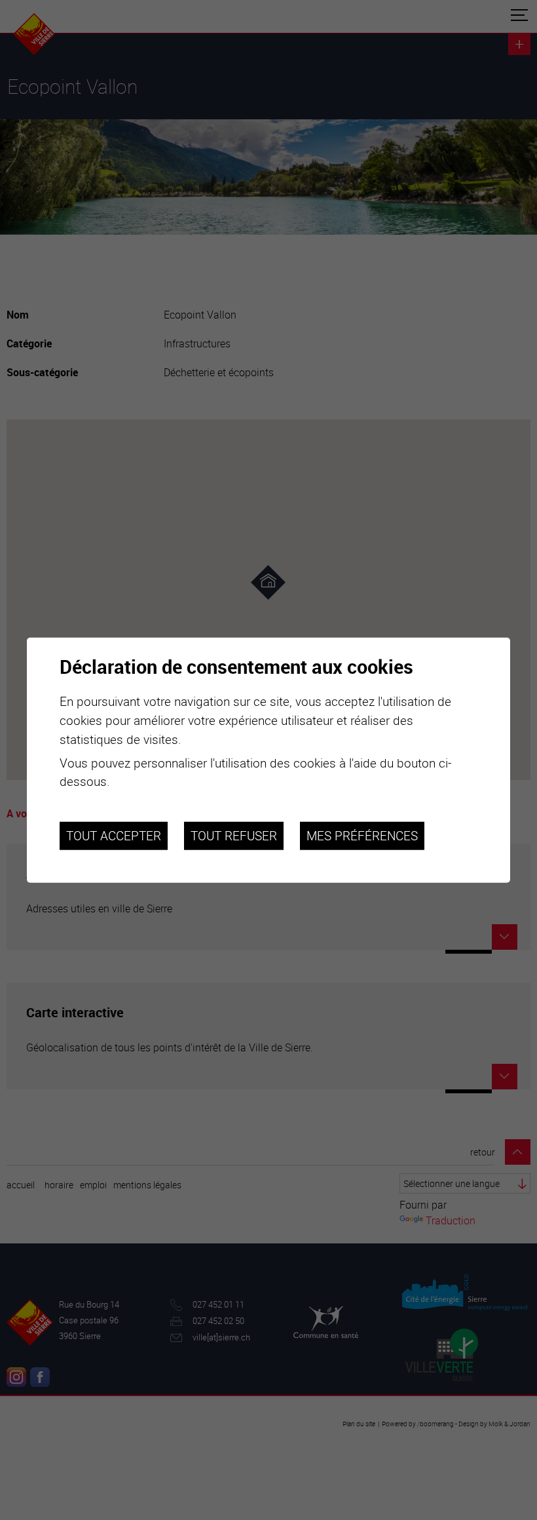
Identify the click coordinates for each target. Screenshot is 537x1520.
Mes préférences (362, 835)
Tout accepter (113, 835)
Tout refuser (234, 835)
